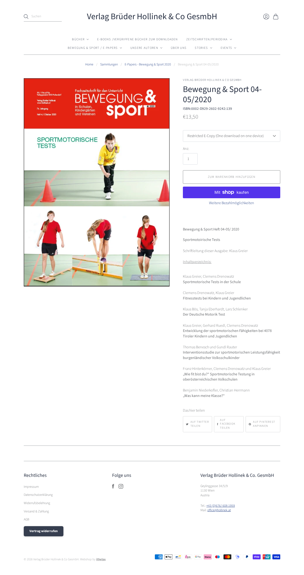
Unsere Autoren (144, 48)
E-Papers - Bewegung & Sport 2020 (148, 64)
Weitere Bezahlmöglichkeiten (231, 203)
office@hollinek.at (219, 510)
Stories (201, 48)
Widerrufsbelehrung (37, 503)
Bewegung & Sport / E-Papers (93, 48)
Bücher (78, 39)
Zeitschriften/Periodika (207, 39)
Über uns (178, 48)
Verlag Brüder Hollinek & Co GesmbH (152, 16)
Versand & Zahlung (36, 511)
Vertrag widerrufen (43, 531)
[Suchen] (26, 16)
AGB (26, 519)
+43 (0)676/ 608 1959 (220, 505)
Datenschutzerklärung (38, 494)
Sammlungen (109, 64)
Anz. (186, 148)
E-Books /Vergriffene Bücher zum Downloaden (137, 39)
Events (226, 48)
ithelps (101, 559)
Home (89, 64)
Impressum (31, 486)
